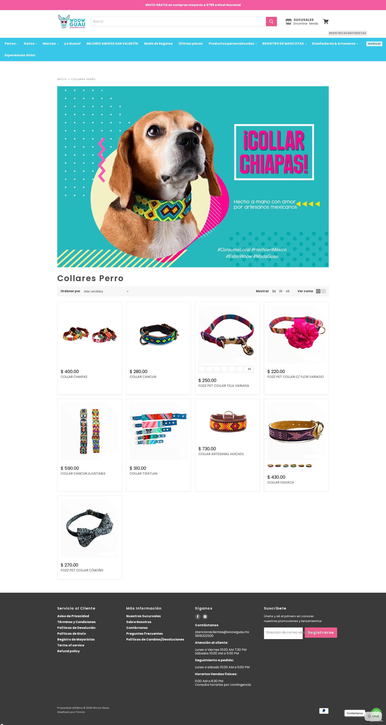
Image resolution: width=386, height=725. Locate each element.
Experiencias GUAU (20, 55)
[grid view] (318, 291)
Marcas (49, 43)
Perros (10, 43)
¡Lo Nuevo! (72, 43)
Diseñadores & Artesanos (334, 43)
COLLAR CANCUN (143, 376)
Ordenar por (70, 291)
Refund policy (68, 651)
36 (280, 291)
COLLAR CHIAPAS (74, 376)
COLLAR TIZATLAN (143, 473)
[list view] (323, 291)
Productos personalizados (232, 43)
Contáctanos (137, 628)
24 (274, 291)
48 (288, 291)
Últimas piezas (191, 43)
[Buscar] (271, 21)
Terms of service (70, 645)
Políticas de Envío (71, 633)
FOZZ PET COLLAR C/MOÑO (82, 570)
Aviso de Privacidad (73, 616)
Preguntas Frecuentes (144, 633)
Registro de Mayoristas (76, 639)
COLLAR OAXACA (280, 482)
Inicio (62, 79)
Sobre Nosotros (138, 622)
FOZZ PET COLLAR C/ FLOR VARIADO (295, 376)
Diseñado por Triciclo (71, 712)
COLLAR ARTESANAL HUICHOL (221, 454)
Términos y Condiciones (76, 622)
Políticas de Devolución (76, 628)
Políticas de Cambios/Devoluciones (155, 639)
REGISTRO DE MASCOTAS (283, 43)
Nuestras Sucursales (143, 616)
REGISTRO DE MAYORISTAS (347, 33)
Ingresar (374, 43)
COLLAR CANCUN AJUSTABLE (83, 473)
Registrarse (321, 632)
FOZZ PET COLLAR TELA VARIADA (223, 385)
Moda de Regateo (158, 43)
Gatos (29, 43)
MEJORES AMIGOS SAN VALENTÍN (112, 43)
